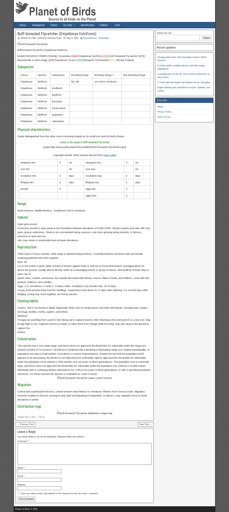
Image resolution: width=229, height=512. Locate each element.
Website (21, 484)
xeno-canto (109, 155)
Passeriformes (90, 38)
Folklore (103, 25)
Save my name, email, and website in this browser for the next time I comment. (59, 493)
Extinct (54, 25)
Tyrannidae (103, 38)
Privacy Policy (164, 111)
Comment (23, 441)
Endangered (38, 25)
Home (22, 25)
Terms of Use (163, 117)
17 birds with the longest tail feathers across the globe (183, 82)
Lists (117, 25)
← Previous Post (25, 424)
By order (67, 25)
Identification (87, 25)
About (160, 106)
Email (20, 476)
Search (206, 38)
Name (21, 467)
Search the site (164, 33)
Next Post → (145, 424)
